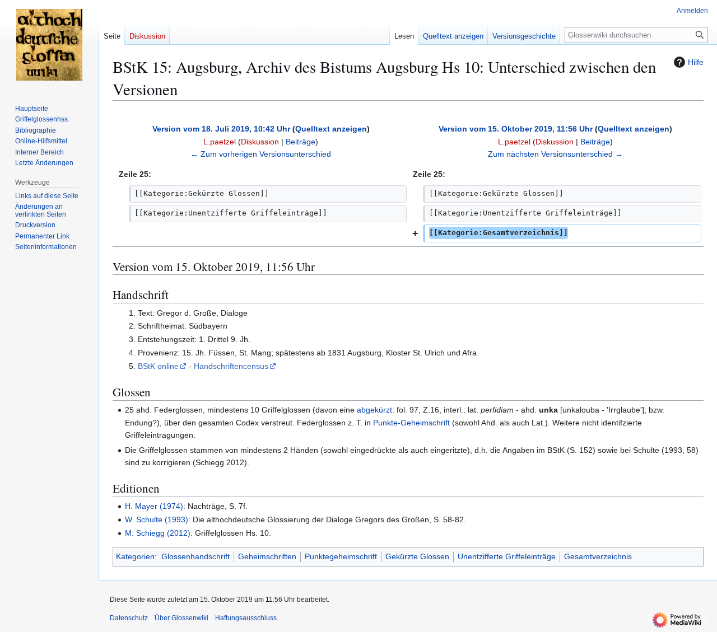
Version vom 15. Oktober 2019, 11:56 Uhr (516, 128)
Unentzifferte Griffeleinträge (507, 556)
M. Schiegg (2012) (157, 532)
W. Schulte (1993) (156, 519)
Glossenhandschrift (195, 556)
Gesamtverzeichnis (598, 556)
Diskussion (260, 141)
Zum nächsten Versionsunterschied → (555, 153)
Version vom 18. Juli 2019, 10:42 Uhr (221, 128)
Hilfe (696, 62)
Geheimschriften (267, 556)
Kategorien (135, 556)
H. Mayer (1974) (154, 506)
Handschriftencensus (231, 366)
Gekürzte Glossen (417, 556)
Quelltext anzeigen (331, 128)
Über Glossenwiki (181, 618)
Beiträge (300, 141)
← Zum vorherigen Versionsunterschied (260, 153)
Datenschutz (129, 618)
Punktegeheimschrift (341, 556)
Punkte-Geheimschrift (412, 422)
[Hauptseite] (49, 45)
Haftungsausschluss (246, 618)
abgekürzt (374, 409)
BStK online (158, 366)
